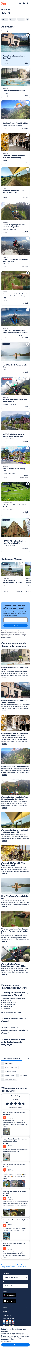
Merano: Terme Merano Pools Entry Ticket (15, 1220)
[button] (15, 49)
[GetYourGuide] (3, 3)
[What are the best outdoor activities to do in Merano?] (28, 1030)
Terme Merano (7, 1000)
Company (6, 1311)
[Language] (24, 3)
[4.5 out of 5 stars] (15, 1104)
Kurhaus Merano (8, 1006)
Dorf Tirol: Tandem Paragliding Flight (14, 1112)
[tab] (11, 1058)
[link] (15, 49)
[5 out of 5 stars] (15, 1114)
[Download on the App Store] (9, 1301)
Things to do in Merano (8, 1267)
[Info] (7, 30)
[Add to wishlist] (27, 35)
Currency (5, 1282)
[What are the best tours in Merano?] (28, 1020)
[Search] (20, 3)
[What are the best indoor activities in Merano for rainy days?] (28, 1042)
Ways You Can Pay (8, 1318)
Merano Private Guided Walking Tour (14, 1243)
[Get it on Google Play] (9, 1295)
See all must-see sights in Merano (11, 1012)
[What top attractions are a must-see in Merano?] (28, 994)
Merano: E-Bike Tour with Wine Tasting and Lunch (14, 1192)
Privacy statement (6, 637)
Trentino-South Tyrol (18, 1265)
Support (5, 1307)
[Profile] (28, 3)
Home (3, 1265)
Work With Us (7, 1315)
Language (6, 1273)
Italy (8, 1265)
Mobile (5, 1291)
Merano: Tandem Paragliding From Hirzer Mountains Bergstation (15, 1140)
